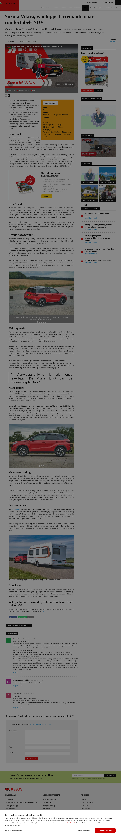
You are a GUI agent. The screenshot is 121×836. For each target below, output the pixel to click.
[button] (13, 830)
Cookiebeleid (71, 823)
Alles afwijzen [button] (84, 830)
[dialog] (60, 823)
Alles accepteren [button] (105, 830)
